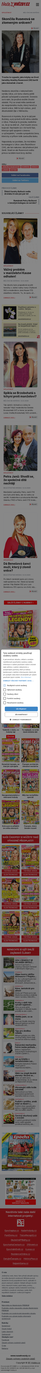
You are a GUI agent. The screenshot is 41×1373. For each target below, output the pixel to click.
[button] (20, 681)
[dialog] (20, 686)
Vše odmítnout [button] (21, 715)
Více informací (26, 677)
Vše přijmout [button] (21, 709)
